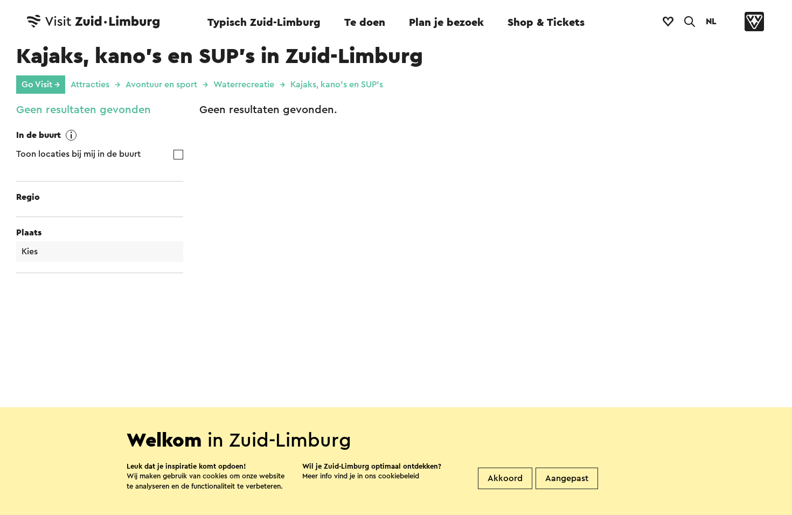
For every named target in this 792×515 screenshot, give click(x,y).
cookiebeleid (398, 475)
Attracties (90, 84)
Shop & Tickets (546, 22)
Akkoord (505, 478)
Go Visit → (41, 84)
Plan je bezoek (446, 22)
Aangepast (566, 478)
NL (711, 21)
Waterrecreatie (243, 84)
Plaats (28, 232)
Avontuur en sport (161, 84)
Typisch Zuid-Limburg (264, 22)
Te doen (364, 22)
